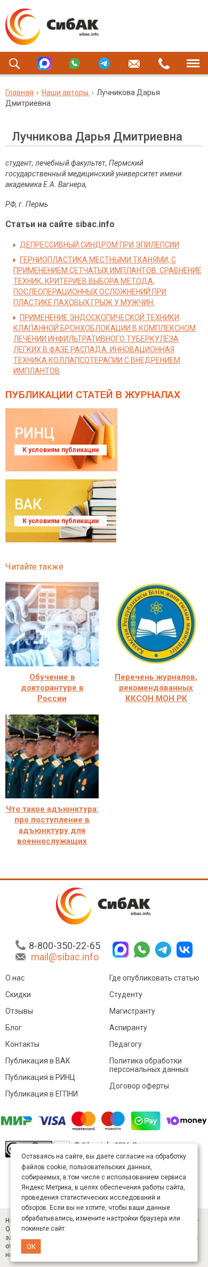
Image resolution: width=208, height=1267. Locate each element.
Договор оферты (139, 1086)
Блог (13, 1027)
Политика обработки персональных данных (149, 1065)
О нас (15, 978)
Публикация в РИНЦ (40, 1077)
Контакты (22, 1044)
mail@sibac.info (65, 956)
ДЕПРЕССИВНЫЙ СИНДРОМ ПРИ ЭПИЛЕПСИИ (99, 244)
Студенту (125, 994)
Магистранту (132, 1011)
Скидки (18, 994)
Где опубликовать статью (154, 978)
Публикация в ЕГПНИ (41, 1094)
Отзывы (19, 1011)
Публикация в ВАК (37, 1060)
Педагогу (125, 1044)
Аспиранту (128, 1027)
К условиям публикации (60, 450)
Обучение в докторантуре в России (52, 687)
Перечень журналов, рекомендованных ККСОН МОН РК (156, 687)
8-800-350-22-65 (64, 945)
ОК (31, 1246)
